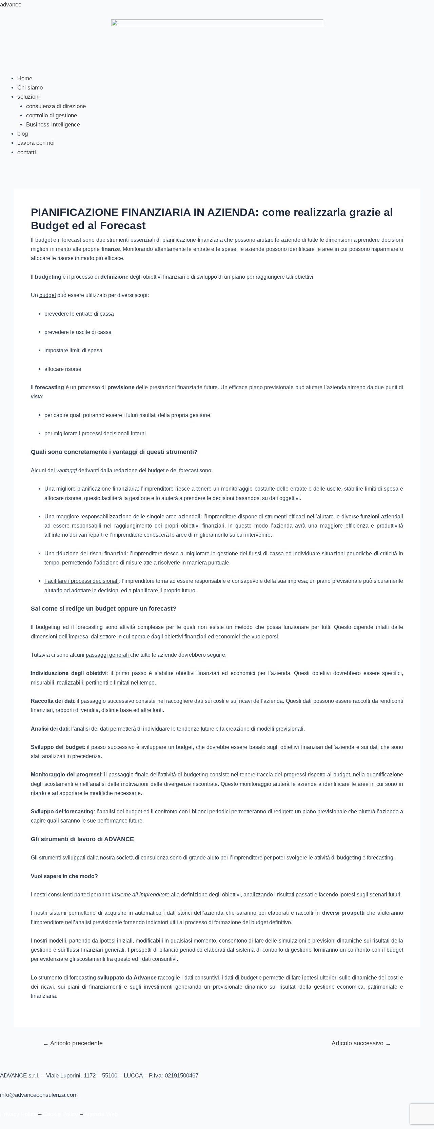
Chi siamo (30, 87)
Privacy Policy (18, 1114)
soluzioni (28, 97)
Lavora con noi (36, 143)
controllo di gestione (51, 115)
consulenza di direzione (56, 106)
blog (22, 134)
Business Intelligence (53, 124)
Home (24, 78)
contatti (26, 152)
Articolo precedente (73, 1043)
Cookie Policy (60, 1114)
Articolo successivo (361, 1043)
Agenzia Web (101, 1114)
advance (10, 4)
